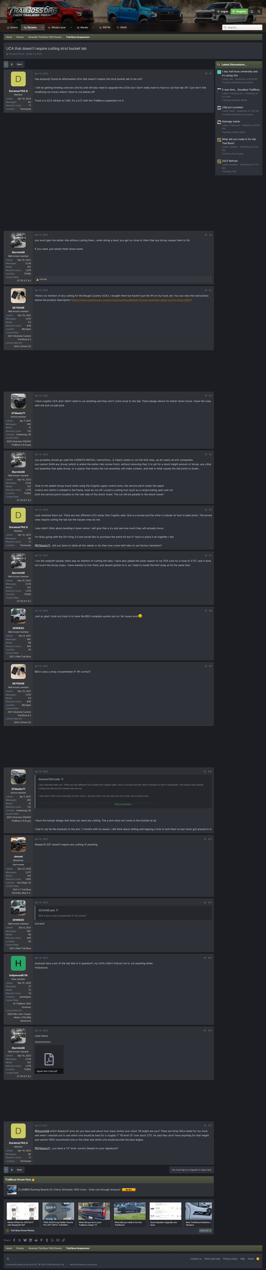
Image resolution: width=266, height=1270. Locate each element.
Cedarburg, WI (23, 434)
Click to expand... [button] (123, 804)
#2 (210, 234)
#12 (210, 902)
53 (29, 322)
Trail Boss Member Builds (234, 100)
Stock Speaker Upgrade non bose (163, 1223)
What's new (59, 27)
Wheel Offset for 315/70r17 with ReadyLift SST (20, 1223)
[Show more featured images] (209, 1211)
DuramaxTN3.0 (16, 53)
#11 (210, 839)
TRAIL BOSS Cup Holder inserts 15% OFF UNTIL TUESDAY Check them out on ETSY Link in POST (58, 1223)
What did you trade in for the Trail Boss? (128, 1223)
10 (29, 990)
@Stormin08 (42, 1131)
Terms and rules (212, 1258)
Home (14, 27)
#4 (210, 395)
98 (29, 642)
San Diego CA (24, 882)
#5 (210, 454)
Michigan (26, 329)
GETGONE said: (47, 910)
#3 (210, 290)
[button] (251, 11)
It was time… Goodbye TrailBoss (241, 89)
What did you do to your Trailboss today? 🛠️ (90, 1223)
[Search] (258, 11)
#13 (210, 958)
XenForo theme (77, 1264)
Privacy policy (230, 1258)
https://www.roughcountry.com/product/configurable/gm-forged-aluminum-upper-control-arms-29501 (131, 299)
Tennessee (25, 109)
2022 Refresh (230, 160)
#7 (210, 555)
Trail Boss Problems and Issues (237, 82)
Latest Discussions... (234, 64)
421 (29, 266)
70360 (27, 273)
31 (29, 427)
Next (19, 64)
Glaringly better (231, 121)
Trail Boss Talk (229, 171)
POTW (107, 27)
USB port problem (232, 107)
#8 (210, 610)
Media (84, 27)
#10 (210, 771)
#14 (210, 1030)
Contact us (195, 1258)
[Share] (206, 73)
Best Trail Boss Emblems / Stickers (198, 1223)
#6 (210, 509)
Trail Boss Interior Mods (233, 132)
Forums (32, 27)
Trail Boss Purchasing (232, 153)
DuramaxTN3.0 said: (49, 779)
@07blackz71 (42, 545)
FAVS (123, 27)
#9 (210, 666)
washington (25, 996)
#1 (210, 73)
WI (29, 649)
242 (29, 875)
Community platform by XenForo (35, 1264)
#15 (210, 1125)
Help (242, 1258)
